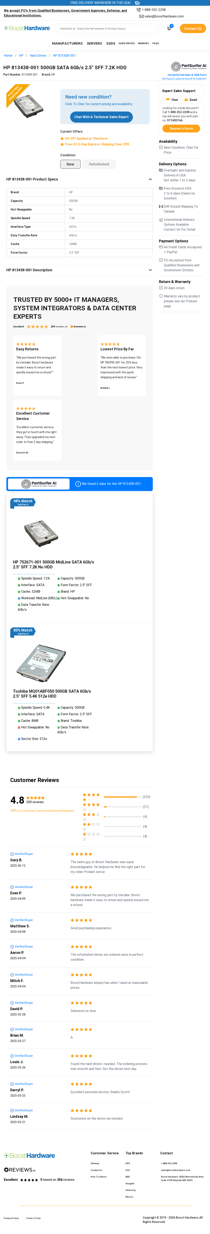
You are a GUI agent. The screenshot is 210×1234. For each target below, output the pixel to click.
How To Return (99, 1176)
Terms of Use (33, 1218)
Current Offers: (71, 131)
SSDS (110, 43)
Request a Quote (181, 128)
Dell (128, 1170)
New (70, 164)
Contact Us (96, 1170)
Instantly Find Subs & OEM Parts (187, 75)
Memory (143, 43)
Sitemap (95, 1163)
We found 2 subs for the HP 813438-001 (184, 78)
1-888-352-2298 (154, 10)
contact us (193, 29)
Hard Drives (127, 43)
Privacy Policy (11, 1218)
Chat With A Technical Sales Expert (101, 117)
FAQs (155, 43)
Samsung (131, 1190)
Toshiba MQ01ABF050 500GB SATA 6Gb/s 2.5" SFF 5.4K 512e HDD (52, 694)
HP (21, 56)
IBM (128, 1176)
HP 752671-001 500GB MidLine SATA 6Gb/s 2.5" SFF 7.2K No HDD (53, 564)
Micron (129, 1197)
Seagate (130, 1183)
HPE (128, 1163)
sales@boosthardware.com (164, 16)
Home (8, 56)
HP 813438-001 (64, 56)
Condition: (68, 155)
